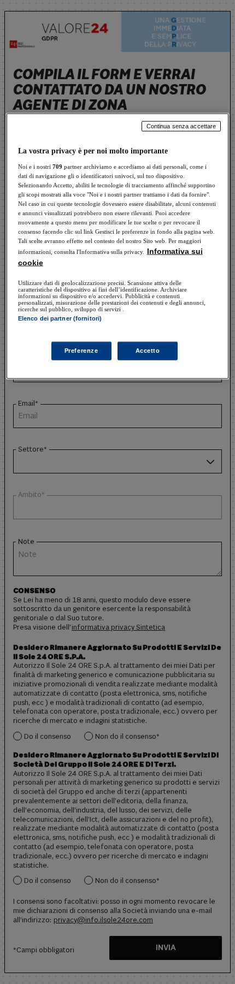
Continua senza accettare (181, 126)
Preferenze (81, 350)
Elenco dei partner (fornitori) (60, 318)
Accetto (148, 350)
